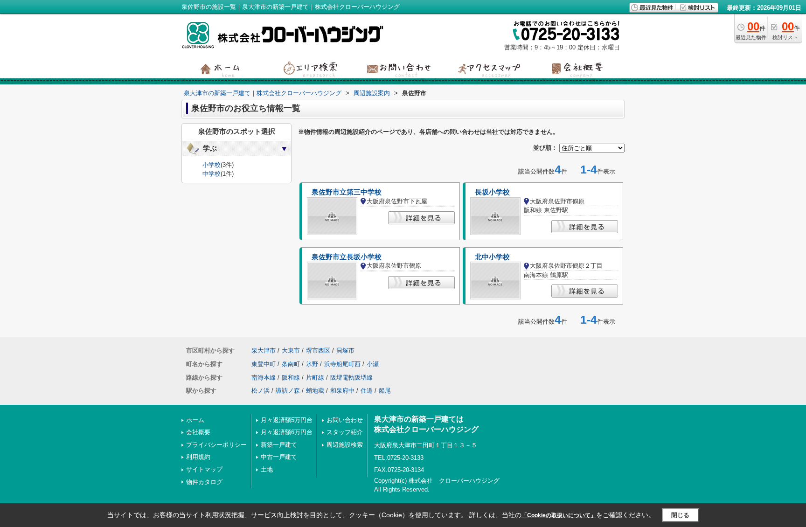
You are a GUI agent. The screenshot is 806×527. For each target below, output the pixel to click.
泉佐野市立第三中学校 (347, 192)
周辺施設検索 (345, 444)
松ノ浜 (260, 390)
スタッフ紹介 (345, 432)
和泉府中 (342, 390)
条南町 (291, 364)
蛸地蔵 (315, 390)
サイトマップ (204, 469)
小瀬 (373, 364)
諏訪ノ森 (288, 390)
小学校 (211, 164)
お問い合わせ (345, 419)
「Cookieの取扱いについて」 (558, 515)
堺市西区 (318, 350)
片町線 (315, 377)
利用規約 (198, 456)
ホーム (195, 419)
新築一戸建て (279, 444)
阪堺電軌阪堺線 (351, 377)
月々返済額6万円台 (287, 432)
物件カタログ (204, 481)
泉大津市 (263, 350)
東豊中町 (263, 364)
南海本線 (263, 377)
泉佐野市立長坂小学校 (347, 257)
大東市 (291, 350)
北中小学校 (492, 257)
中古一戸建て (279, 456)
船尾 (385, 390)
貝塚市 (345, 350)
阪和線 (291, 377)
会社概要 (198, 432)
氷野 (312, 364)
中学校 (211, 173)
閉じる (680, 515)
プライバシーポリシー (216, 444)
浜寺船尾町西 (342, 364)
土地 (267, 469)
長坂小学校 (492, 192)
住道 (367, 390)
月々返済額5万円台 (287, 419)
